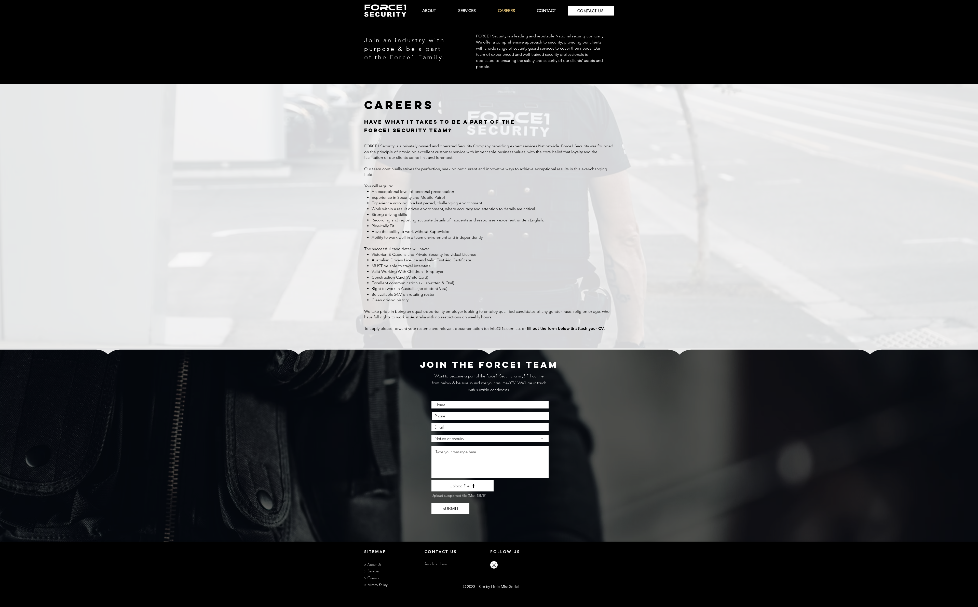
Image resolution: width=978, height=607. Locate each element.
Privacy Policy (377, 584)
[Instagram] (494, 565)
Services (373, 571)
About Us (374, 564)
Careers (373, 577)
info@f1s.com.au (505, 328)
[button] (462, 485)
